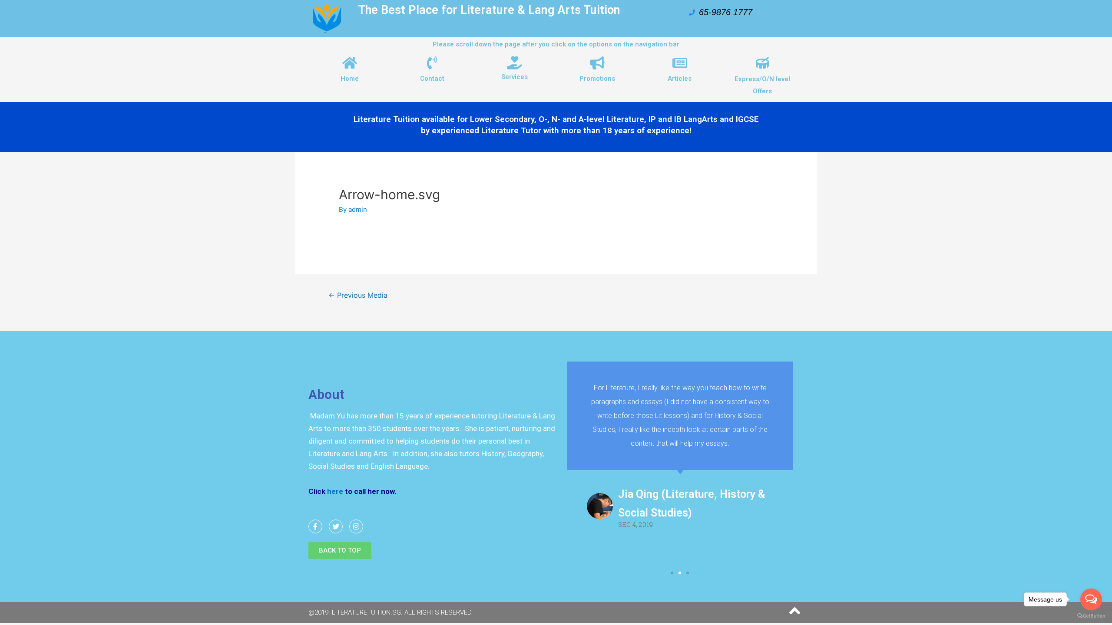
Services (514, 77)
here (334, 491)
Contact (432, 78)
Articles (680, 78)
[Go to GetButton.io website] (1091, 616)
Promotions (597, 78)
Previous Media (357, 295)
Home (350, 78)
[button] (339, 550)
